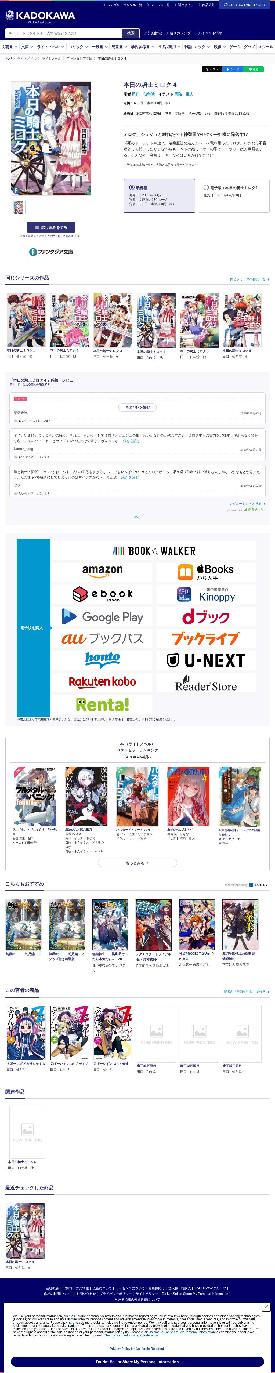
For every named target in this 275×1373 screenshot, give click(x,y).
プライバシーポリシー (116, 1294)
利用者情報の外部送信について (137, 1299)
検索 (131, 33)
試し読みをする (54, 227)
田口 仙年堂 (143, 94)
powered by (235, 510)
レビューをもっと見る (245, 504)
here (71, 1322)
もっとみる (135, 863)
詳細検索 (155, 33)
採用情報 (82, 1288)
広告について (102, 1288)
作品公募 (208, 5)
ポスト (214, 69)
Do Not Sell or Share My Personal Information (195, 1293)
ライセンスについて (130, 1288)
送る (256, 69)
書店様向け (157, 1288)
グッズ (249, 47)
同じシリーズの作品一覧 (248, 279)
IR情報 (67, 1288)
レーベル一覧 (160, 5)
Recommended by (236, 885)
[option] (27, 1138)
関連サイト (186, 5)
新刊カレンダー (182, 33)
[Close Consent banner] (266, 1307)
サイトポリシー (147, 1294)
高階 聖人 (184, 94)
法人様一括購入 (179, 1288)
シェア (234, 69)
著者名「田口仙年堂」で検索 (245, 992)
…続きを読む (130, 441)
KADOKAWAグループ (210, 1288)
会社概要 (52, 1288)
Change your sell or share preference (131, 1335)
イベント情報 (211, 33)
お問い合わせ (86, 1294)
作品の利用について (58, 1294)
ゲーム (235, 47)
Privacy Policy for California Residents (137, 1349)
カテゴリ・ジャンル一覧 (124, 5)
